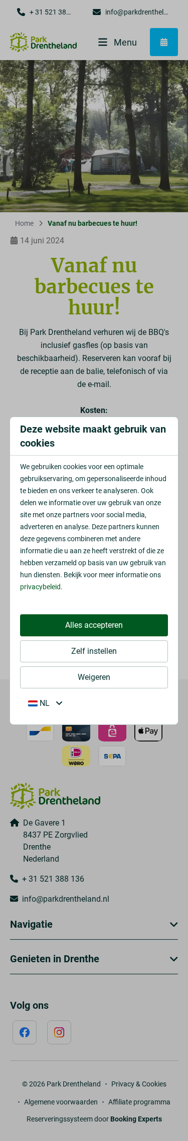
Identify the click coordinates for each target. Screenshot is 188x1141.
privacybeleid (40, 587)
